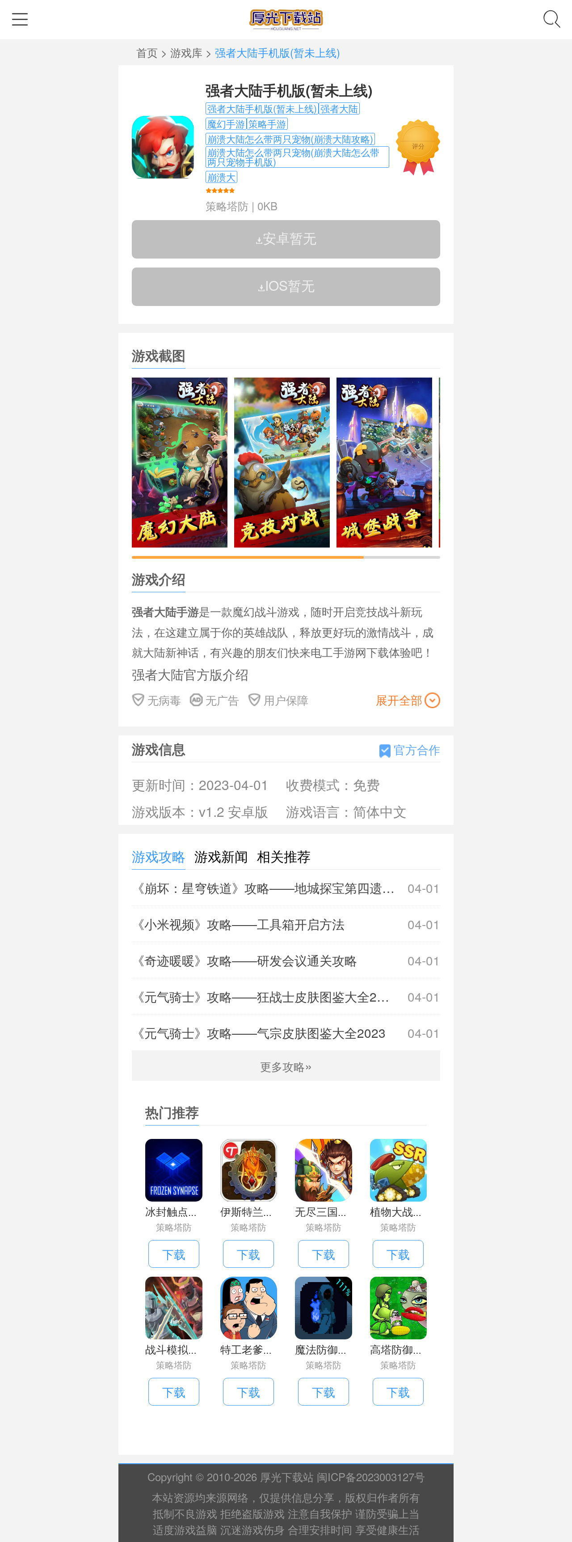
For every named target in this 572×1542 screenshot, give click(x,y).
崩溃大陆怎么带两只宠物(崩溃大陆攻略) (290, 139)
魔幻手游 (226, 124)
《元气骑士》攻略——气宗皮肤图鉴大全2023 (286, 1032)
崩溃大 (221, 177)
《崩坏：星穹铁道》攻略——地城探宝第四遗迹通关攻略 (286, 887)
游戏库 (188, 52)
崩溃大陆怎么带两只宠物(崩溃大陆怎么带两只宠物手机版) (293, 157)
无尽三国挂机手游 (338, 1211)
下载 (173, 1253)
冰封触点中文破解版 (193, 1211)
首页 (148, 52)
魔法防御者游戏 (332, 1349)
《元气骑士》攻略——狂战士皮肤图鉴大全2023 (286, 996)
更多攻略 (286, 1066)
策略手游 (267, 124)
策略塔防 (227, 205)
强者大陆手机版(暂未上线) (289, 90)
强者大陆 (339, 108)
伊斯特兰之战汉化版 (268, 1211)
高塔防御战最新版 (413, 1349)
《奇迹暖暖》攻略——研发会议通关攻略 (286, 960)
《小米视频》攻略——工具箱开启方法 (286, 924)
